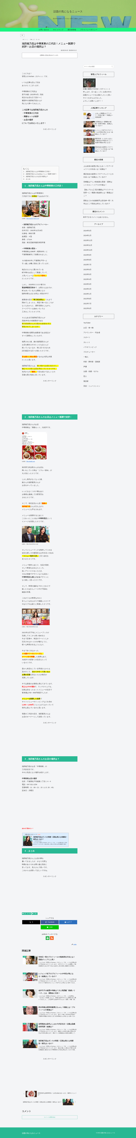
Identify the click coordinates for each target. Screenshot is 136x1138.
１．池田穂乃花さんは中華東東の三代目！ (37, 171)
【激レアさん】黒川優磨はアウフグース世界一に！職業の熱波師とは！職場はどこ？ (98, 193)
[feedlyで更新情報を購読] (47, 938)
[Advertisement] (49, 64)
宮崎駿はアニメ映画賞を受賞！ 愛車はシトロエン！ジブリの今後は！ (97, 183)
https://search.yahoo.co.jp (32, 218)
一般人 (35, 913)
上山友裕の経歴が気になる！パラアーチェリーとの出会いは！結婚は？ (98, 167)
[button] (112, 66)
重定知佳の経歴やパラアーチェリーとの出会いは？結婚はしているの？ (98, 175)
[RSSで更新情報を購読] (52, 938)
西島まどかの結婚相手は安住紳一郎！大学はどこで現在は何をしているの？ (98, 202)
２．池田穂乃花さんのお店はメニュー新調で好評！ (40, 174)
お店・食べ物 (27, 913)
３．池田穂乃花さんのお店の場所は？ (35, 176)
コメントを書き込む (50, 1117)
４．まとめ (26, 179)
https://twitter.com (30, 461)
